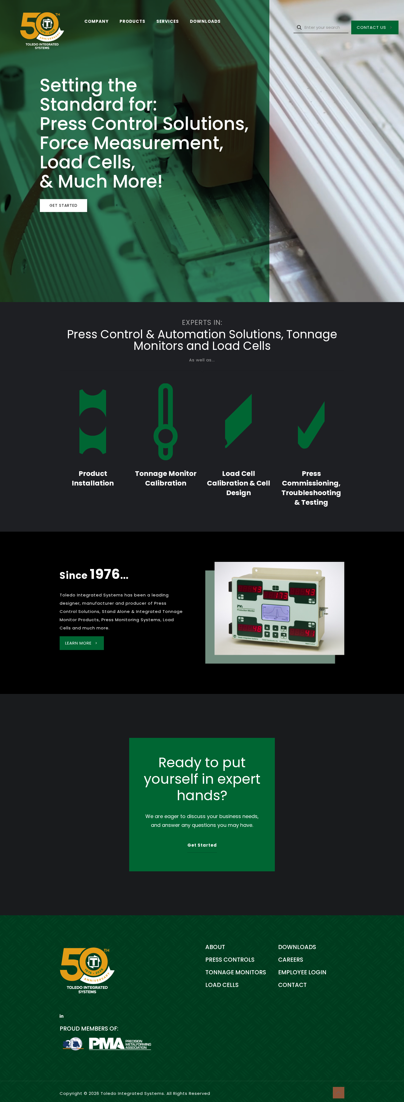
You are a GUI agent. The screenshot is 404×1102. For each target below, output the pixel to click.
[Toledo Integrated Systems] (38, 27)
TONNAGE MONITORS (235, 972)
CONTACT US (371, 27)
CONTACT (292, 985)
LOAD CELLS (222, 985)
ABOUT (215, 947)
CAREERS (290, 960)
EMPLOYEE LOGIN (302, 972)
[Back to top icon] (338, 1092)
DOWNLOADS (297, 947)
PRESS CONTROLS (229, 960)
